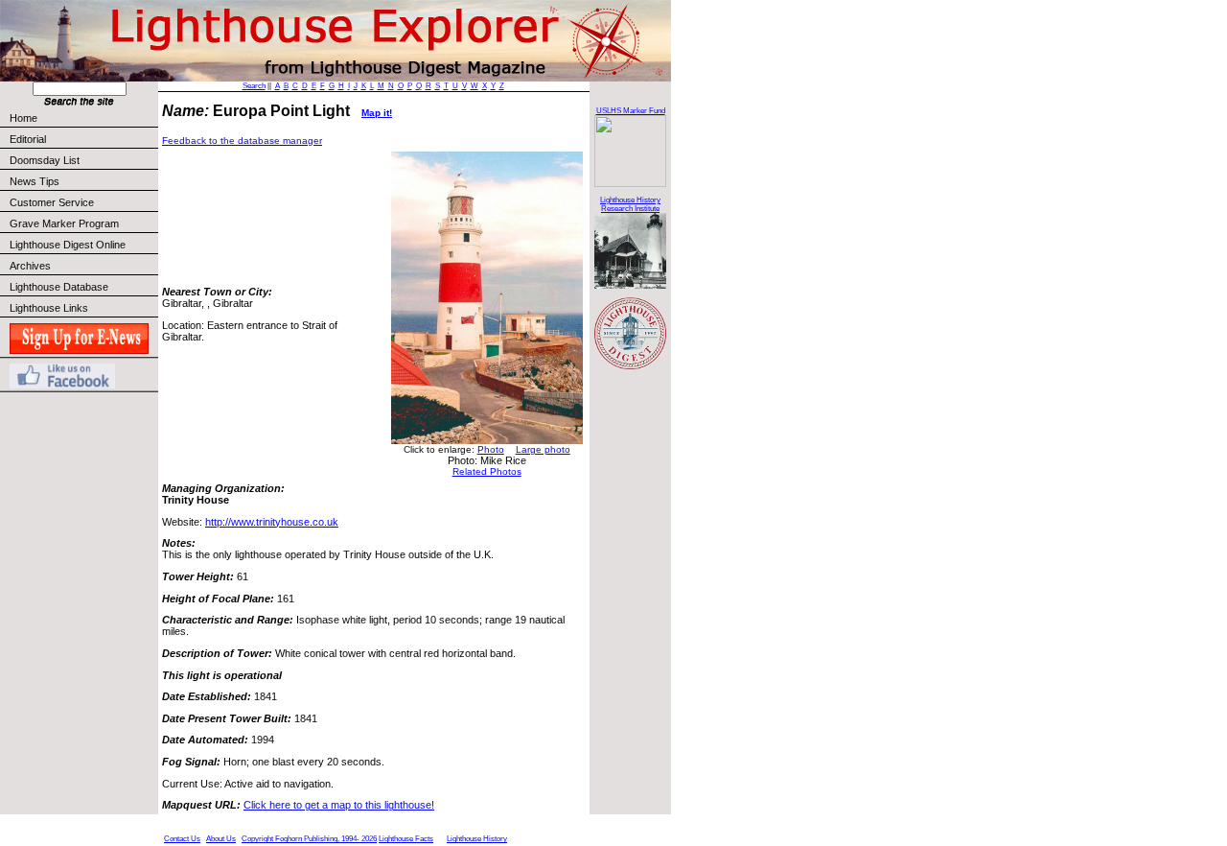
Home (23, 118)
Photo (490, 449)
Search (254, 86)
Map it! (376, 112)
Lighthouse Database (59, 287)
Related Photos (486, 471)
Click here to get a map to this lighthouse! (338, 805)
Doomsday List (45, 160)
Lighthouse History (477, 838)
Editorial (28, 139)
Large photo (543, 449)
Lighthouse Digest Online (68, 244)
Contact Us (182, 838)
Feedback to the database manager (242, 140)
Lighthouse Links (49, 308)
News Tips (34, 181)
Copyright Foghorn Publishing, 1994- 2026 (309, 838)
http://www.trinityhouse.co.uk (271, 522)
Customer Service (52, 202)
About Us (221, 838)
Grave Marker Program (64, 223)
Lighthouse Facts (406, 838)
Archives (30, 265)
